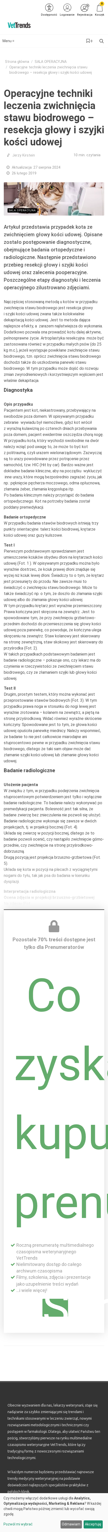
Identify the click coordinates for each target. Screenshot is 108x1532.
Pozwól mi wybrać (18, 1524)
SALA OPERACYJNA (51, 62)
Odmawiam (71, 1524)
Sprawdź (55, 1308)
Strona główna (17, 62)
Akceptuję (93, 1524)
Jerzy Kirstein (23, 155)
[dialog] (54, 1512)
